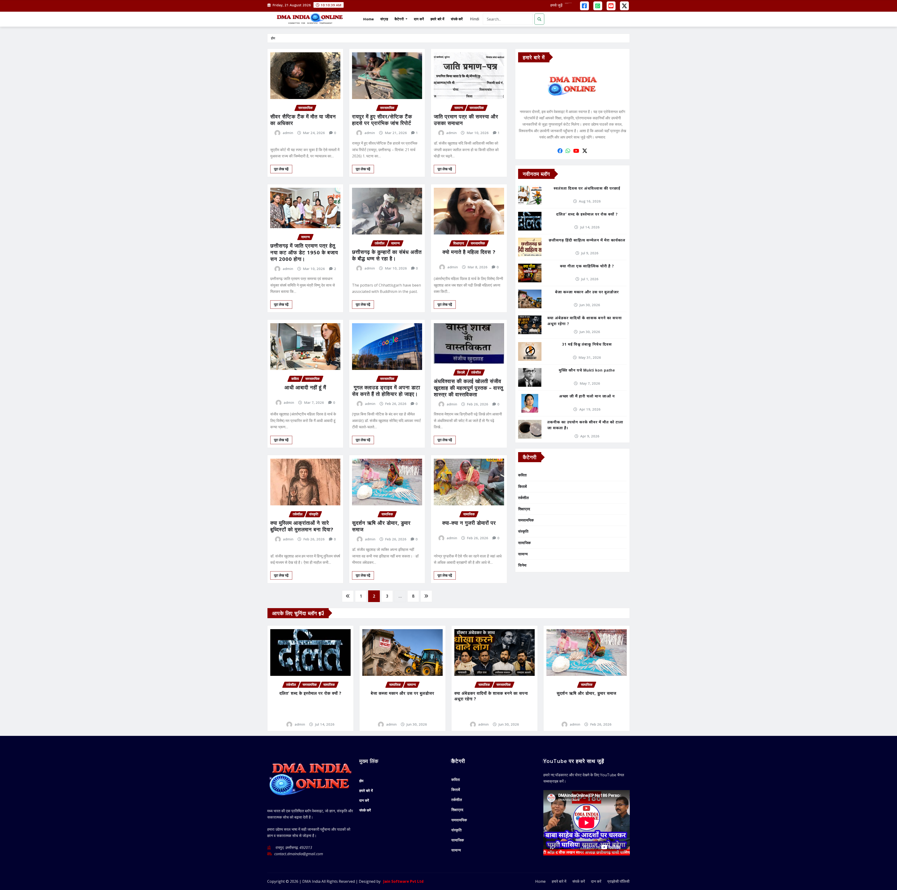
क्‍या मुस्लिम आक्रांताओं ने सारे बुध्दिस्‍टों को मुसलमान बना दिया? (301, 526)
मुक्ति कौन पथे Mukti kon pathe (587, 370)
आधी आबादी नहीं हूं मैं (305, 387)
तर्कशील (523, 497)
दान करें (419, 19)
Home (368, 19)
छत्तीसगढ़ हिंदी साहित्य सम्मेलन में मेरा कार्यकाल (587, 240)
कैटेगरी (400, 19)
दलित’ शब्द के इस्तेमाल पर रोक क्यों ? (587, 214)
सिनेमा (522, 565)
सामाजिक (524, 542)
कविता (522, 475)
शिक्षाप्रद (524, 508)
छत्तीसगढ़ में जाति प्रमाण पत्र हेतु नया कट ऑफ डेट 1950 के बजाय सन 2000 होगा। (304, 252)
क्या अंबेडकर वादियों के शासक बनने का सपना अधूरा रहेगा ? (584, 321)
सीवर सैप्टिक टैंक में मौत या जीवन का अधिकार (303, 120)
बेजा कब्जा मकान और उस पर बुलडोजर (587, 292)
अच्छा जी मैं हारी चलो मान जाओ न (587, 396)
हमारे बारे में (438, 19)
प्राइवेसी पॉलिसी (618, 881)
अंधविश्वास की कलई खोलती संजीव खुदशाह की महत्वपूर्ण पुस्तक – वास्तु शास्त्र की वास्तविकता (468, 387)
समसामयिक (526, 520)
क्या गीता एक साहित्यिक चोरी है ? (587, 266)
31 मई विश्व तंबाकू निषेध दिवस (587, 344)
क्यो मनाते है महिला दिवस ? (468, 251)
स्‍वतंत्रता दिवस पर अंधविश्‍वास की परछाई (587, 188)
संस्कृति (523, 531)
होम (273, 38)
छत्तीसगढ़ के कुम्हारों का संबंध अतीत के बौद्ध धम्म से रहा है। (387, 255)
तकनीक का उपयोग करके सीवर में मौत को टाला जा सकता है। (585, 425)
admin (288, 132)
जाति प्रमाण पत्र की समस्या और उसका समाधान (466, 120)
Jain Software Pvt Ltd (402, 881)
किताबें (522, 486)
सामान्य (523, 554)
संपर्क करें (457, 19)
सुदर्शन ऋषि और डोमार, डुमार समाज (381, 526)
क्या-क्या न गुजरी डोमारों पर (469, 522)
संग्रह (384, 19)
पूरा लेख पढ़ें (281, 169)
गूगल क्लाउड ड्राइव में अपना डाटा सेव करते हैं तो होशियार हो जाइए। (386, 390)
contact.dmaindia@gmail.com (298, 853)
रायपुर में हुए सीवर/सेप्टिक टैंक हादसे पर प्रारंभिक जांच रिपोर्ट (382, 120)
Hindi (474, 18)
